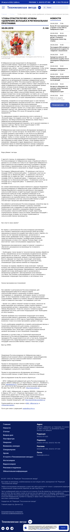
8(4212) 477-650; (42, 449)
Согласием (40, 529)
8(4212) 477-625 (42, 436)
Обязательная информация (15, 471)
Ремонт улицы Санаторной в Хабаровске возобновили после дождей (59, 78)
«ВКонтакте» (34, 403)
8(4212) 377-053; (42, 443)
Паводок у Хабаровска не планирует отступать (59, 69)
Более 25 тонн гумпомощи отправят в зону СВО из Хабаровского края (59, 27)
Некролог (7, 442)
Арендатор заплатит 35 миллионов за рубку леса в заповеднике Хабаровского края (59, 59)
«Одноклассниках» (7, 405)
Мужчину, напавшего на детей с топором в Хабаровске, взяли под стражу (58, 38)
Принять (63, 527)
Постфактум (8, 439)
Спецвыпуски (9, 450)
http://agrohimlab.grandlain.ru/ (35, 400)
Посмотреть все (61, 105)
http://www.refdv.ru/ (32, 388)
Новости (7, 428)
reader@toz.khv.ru (29, 408)
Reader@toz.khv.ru (43, 455)
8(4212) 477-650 (44, 2)
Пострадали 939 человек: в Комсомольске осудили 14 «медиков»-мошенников (59, 48)
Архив (6, 453)
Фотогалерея (9, 460)
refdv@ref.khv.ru (11, 384)
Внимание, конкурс (11, 446)
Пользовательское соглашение (12, 511)
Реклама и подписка (12, 468)
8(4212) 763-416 (54, 443)
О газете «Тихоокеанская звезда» (18, 457)
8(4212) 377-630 (54, 449)
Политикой (47, 529)
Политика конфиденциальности (12, 513)
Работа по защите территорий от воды (57, 98)
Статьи (12, 14)
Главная (4, 14)
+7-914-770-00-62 (62, 2)
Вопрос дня (8, 435)
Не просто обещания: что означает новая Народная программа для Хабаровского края (59, 89)
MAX (27, 403)
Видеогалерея (9, 464)
